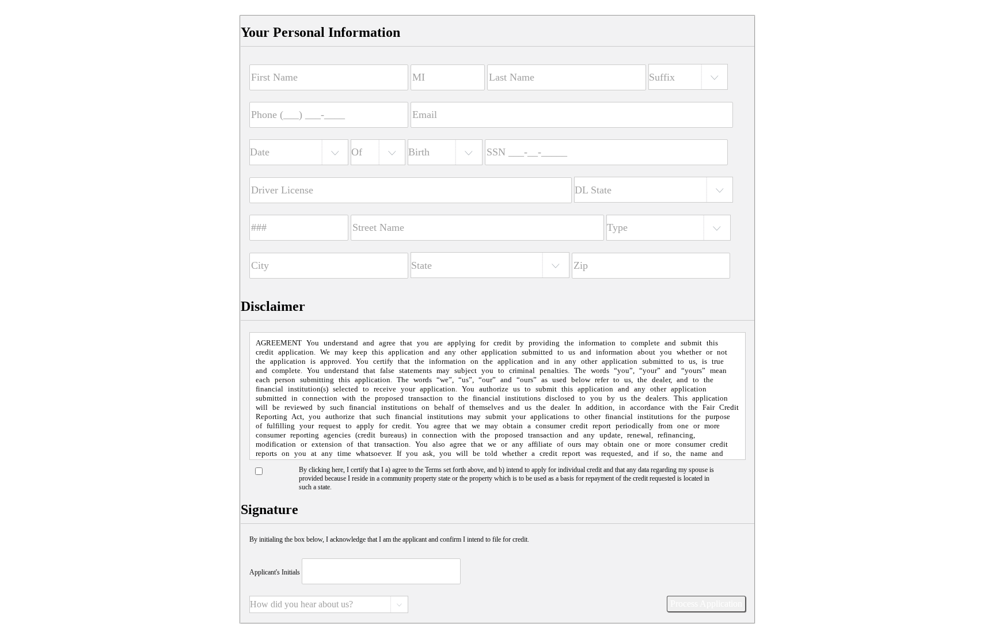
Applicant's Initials (274, 572)
